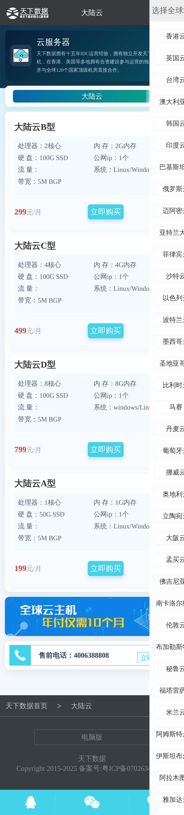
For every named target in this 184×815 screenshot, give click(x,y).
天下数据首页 (27, 706)
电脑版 (92, 737)
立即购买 (105, 212)
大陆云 (92, 96)
